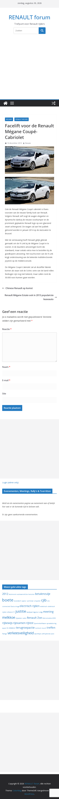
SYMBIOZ (12, 628)
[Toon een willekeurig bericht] (53, 103)
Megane (9, 119)
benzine (31, 594)
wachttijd (37, 634)
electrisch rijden (30, 606)
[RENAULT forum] (5, 103)
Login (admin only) (10, 482)
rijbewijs (7, 623)
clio (48, 601)
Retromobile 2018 (49, 618)
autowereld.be (22, 594)
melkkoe (8, 617)
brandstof (17, 601)
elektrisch (43, 606)
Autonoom (13, 594)
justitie (21, 611)
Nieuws (28, 143)
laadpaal (30, 612)
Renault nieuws (22, 119)
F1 (14, 612)
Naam (6, 366)
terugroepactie (25, 627)
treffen (51, 627)
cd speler (37, 601)
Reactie (7, 329)
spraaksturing (51, 623)
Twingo (4, 634)
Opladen (19, 618)
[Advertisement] (29, 68)
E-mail (6, 380)
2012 (5, 594)
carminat (30, 601)
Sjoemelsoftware (40, 623)
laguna (35, 612)
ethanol (10, 612)
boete (7, 600)
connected (6, 606)
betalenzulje (42, 594)
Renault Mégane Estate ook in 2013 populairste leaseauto (29, 297)
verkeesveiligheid (21, 633)
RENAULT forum (29, 17)
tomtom (38, 628)
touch (44, 628)
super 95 (5, 628)
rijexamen (19, 623)
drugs (17, 606)
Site (4, 393)
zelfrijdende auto (47, 634)
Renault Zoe (34, 618)
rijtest (29, 623)
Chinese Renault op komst (19, 288)
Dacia (13, 606)
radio (24, 618)
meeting (48, 611)
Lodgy (40, 612)
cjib (44, 600)
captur (23, 601)
